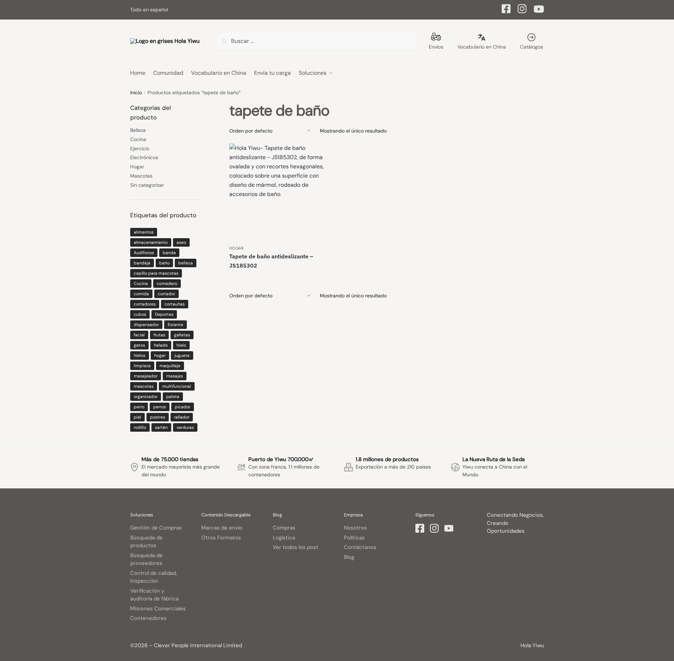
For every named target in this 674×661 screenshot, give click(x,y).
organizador (145, 396)
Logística (284, 537)
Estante (175, 324)
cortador (166, 294)
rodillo (140, 427)
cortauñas (175, 304)
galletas (182, 335)
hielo (181, 345)
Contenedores (148, 618)
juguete (182, 355)
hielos (139, 355)
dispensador (146, 324)
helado (161, 345)
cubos (140, 314)
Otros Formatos (221, 537)
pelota (172, 396)
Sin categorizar (147, 185)
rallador (181, 417)
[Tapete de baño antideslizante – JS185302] (278, 192)
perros (159, 407)
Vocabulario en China (481, 47)
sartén (161, 427)
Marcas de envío (221, 527)
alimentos (144, 232)
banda (169, 253)
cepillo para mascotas (156, 273)
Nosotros (355, 527)
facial (139, 335)
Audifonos (144, 253)
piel (137, 417)
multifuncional (176, 386)
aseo (181, 242)
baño (164, 263)
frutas (159, 335)
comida (141, 294)
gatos (139, 345)
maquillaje (170, 366)
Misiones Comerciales (158, 608)
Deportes (164, 314)
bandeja (142, 263)
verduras (185, 427)
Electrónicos (144, 157)
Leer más (278, 278)
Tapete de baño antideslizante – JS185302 (271, 261)
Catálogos (531, 47)
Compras (284, 527)
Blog (349, 557)
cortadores (145, 304)
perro (139, 407)
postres (157, 417)
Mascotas (141, 176)
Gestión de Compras (156, 527)
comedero (167, 283)
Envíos (436, 47)
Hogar (236, 248)
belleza (185, 263)
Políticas (354, 537)
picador (182, 407)
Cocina (138, 139)
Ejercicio (139, 148)
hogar (160, 355)
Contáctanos (360, 547)
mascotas (144, 386)
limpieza (142, 366)
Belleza (138, 130)
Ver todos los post (295, 547)
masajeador (145, 376)
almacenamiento (151, 242)
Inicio (136, 92)
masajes (174, 376)
